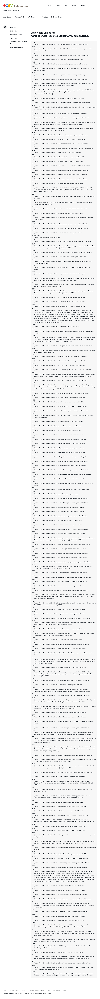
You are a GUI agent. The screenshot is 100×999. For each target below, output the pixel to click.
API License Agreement (60, 990)
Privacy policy (42, 993)
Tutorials (45, 17)
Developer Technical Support (36, 990)
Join (49, 5)
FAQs (4, 990)
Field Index (13, 31)
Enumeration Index (16, 34)
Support (82, 5)
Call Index (13, 27)
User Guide (7, 17)
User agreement (34, 993)
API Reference (33, 17)
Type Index (13, 38)
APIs (49, 990)
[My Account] (89, 6)
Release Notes (56, 17)
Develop (57, 5)
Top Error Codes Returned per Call (18, 42)
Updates (73, 5)
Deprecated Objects (16, 47)
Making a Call (19, 17)
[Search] (94, 6)
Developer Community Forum (17, 990)
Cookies (49, 993)
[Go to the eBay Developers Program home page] (15, 7)
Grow (65, 5)
